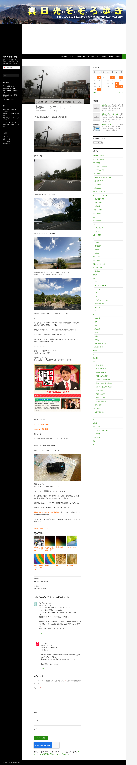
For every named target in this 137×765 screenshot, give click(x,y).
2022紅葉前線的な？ (8, 99)
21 (117, 83)
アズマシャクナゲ (100, 285)
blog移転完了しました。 (67, 56)
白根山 (96, 253)
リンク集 (102, 56)
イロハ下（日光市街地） (102, 166)
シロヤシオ (97, 293)
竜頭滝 (96, 332)
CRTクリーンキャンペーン (42, 580)
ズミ (95, 296)
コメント (38, 688)
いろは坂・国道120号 (101, 430)
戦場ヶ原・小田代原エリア (102, 177)
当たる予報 (70, 565)
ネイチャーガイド (98, 220)
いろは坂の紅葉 (101, 369)
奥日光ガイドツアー (114, 56)
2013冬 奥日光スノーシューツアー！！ (39, 567)
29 (121, 86)
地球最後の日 (59, 547)
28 (117, 86)
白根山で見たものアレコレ (110, 114)
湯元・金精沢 (98, 210)
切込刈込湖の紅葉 (102, 376)
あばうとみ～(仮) (81, 56)
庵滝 (95, 322)
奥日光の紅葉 (98, 365)
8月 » (121, 92)
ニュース (95, 217)
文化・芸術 (96, 257)
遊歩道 (95, 423)
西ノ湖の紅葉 (100, 397)
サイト (36, 729)
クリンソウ (97, 289)
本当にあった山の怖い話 (9, 124)
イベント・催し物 (98, 159)
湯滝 (95, 325)
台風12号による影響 (40, 587)
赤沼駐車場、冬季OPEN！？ (111, 124)
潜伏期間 (97, 271)
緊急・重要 (96, 408)
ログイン (5, 136)
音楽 (94, 441)
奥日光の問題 (97, 235)
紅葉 (94, 361)
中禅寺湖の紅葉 (101, 372)
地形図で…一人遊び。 (9, 113)
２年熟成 (47, 565)
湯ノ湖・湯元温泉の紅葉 (104, 387)
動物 (94, 224)
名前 (35, 712)
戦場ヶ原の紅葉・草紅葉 (104, 383)
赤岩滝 (96, 340)
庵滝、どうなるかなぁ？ (9, 86)
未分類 (95, 275)
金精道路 (97, 437)
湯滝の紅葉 (99, 390)
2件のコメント (59, 111)
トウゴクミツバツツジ (101, 300)
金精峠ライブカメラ (8, 118)
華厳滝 (96, 336)
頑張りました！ (107, 105)
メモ (57, 565)
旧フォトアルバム (98, 267)
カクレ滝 (97, 318)
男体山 (96, 249)
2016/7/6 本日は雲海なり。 (43, 424)
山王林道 (97, 434)
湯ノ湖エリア (98, 181)
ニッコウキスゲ (99, 304)
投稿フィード (6, 139)
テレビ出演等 (39, 102)
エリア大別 (96, 163)
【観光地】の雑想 (98, 155)
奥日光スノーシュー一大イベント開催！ (38, 548)
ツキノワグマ (98, 228)
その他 (96, 242)
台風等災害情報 (57, 102)
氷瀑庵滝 (97, 206)
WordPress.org (7, 144)
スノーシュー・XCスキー (101, 195)
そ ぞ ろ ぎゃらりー (93, 56)
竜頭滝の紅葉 (100, 394)
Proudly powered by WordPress (11, 762)
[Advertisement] (63, 39)
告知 (95, 416)
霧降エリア (97, 188)
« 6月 (95, 92)
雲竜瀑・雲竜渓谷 (100, 343)
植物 (94, 278)
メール (36, 721)
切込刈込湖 (97, 173)
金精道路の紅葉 (101, 401)
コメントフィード (8, 141)
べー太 (50, 111)
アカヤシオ (97, 282)
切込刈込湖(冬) (99, 199)
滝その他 (97, 329)
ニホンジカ (97, 231)
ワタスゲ (97, 307)
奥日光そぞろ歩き (10, 57)
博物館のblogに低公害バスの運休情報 (46, 512)
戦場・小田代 (98, 202)
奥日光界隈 (97, 246)
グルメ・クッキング (99, 192)
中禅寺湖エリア (48, 102)
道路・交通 (96, 426)
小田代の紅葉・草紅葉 (103, 379)
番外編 (95, 350)
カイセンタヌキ (7, 122)
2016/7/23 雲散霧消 (41, 429)
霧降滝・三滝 (98, 347)
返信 (42, 633)
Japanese (9, 68)
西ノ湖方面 (97, 184)
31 (99, 89)
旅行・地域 (65, 102)
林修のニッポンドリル (41, 528)
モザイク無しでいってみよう (11, 109)
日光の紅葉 (97, 405)
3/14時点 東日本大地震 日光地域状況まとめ (49, 548)
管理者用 (95, 358)
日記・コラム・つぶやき (74, 102)
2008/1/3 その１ (71, 547)
